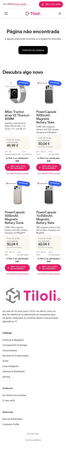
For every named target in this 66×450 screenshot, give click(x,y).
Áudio (5, 361)
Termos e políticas (33, 440)
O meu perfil (8, 400)
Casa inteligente (10, 366)
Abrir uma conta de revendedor (18, 167)
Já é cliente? (14, 4)
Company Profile (10, 424)
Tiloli (37, 434)
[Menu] (6, 13)
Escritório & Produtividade (15, 355)
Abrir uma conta (52, 4)
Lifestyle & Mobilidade (13, 371)
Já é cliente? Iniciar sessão (17, 173)
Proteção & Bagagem (13, 340)
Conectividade (9, 350)
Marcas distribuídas (12, 419)
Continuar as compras (33, 50)
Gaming (6, 376)
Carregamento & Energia (14, 345)
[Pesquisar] (60, 13)
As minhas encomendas (14, 395)
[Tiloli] (33, 13)
